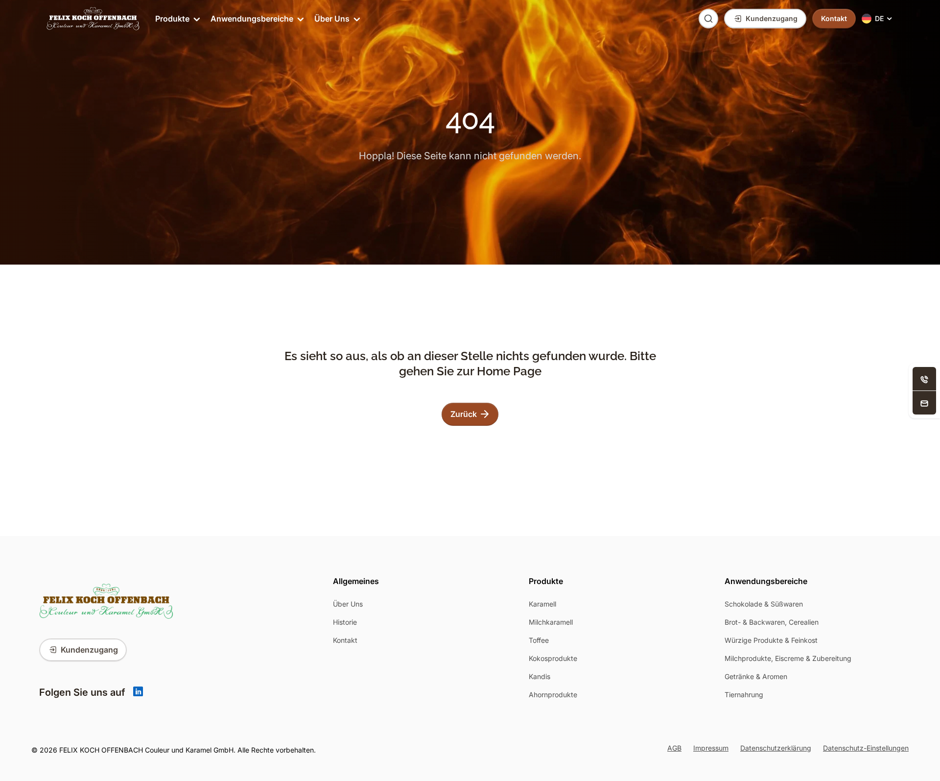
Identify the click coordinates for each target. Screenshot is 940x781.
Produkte (172, 19)
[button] (877, 19)
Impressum (710, 748)
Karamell (542, 604)
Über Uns (332, 19)
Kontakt (345, 640)
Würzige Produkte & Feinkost (771, 640)
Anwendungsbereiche (252, 19)
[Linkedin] (138, 692)
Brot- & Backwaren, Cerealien (772, 622)
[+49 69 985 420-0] (924, 378)
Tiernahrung (744, 694)
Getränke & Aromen (756, 676)
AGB (674, 748)
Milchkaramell (551, 622)
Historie (345, 622)
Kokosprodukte (553, 658)
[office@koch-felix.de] (924, 403)
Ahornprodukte (553, 694)
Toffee (539, 640)
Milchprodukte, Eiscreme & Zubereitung (788, 658)
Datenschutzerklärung (775, 748)
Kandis (539, 676)
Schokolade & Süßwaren (764, 604)
